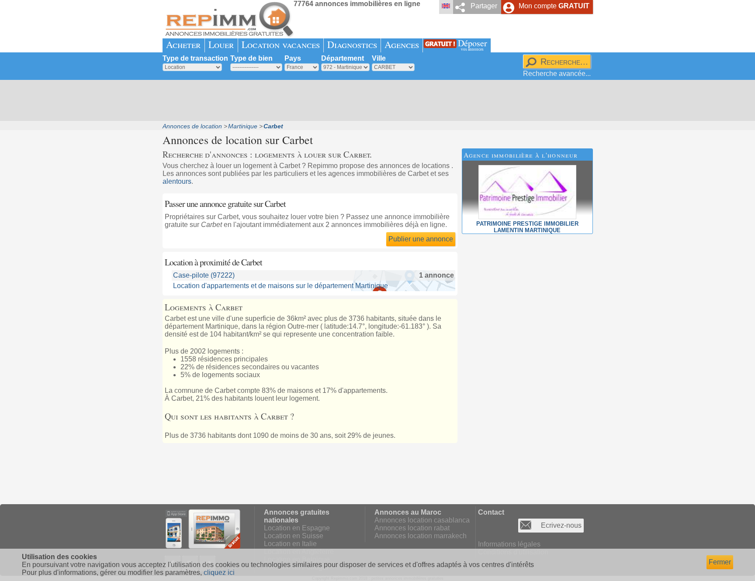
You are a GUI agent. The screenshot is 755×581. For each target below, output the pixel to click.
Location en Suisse (293, 536)
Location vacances (281, 44)
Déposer (472, 44)
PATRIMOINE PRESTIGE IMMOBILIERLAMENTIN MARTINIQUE (527, 227)
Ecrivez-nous (561, 525)
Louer (221, 44)
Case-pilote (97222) (204, 275)
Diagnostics (352, 44)
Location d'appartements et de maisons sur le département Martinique (280, 285)
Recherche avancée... (557, 73)
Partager (484, 6)
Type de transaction (195, 58)
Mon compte (554, 6)
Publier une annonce (420, 239)
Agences (401, 44)
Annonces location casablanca (422, 520)
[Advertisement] (374, 100)
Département (342, 58)
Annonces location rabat (412, 528)
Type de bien (251, 58)
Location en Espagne (297, 528)
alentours (177, 181)
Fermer (720, 562)
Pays (292, 58)
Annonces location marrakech (420, 536)
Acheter (183, 44)
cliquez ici (219, 572)
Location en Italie (290, 543)
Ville (379, 58)
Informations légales (509, 544)
